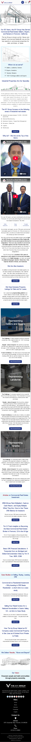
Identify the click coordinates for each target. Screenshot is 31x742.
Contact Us (15, 131)
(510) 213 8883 (15, 730)
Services (15, 707)
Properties (15, 709)
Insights (15, 711)
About (15, 704)
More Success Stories (16, 361)
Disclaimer (10, 735)
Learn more (15, 519)
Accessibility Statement (13, 738)
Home (15, 702)
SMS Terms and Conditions (16, 740)
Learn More (15, 280)
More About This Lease (15, 485)
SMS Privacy (20, 738)
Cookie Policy (20, 735)
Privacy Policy (15, 735)
